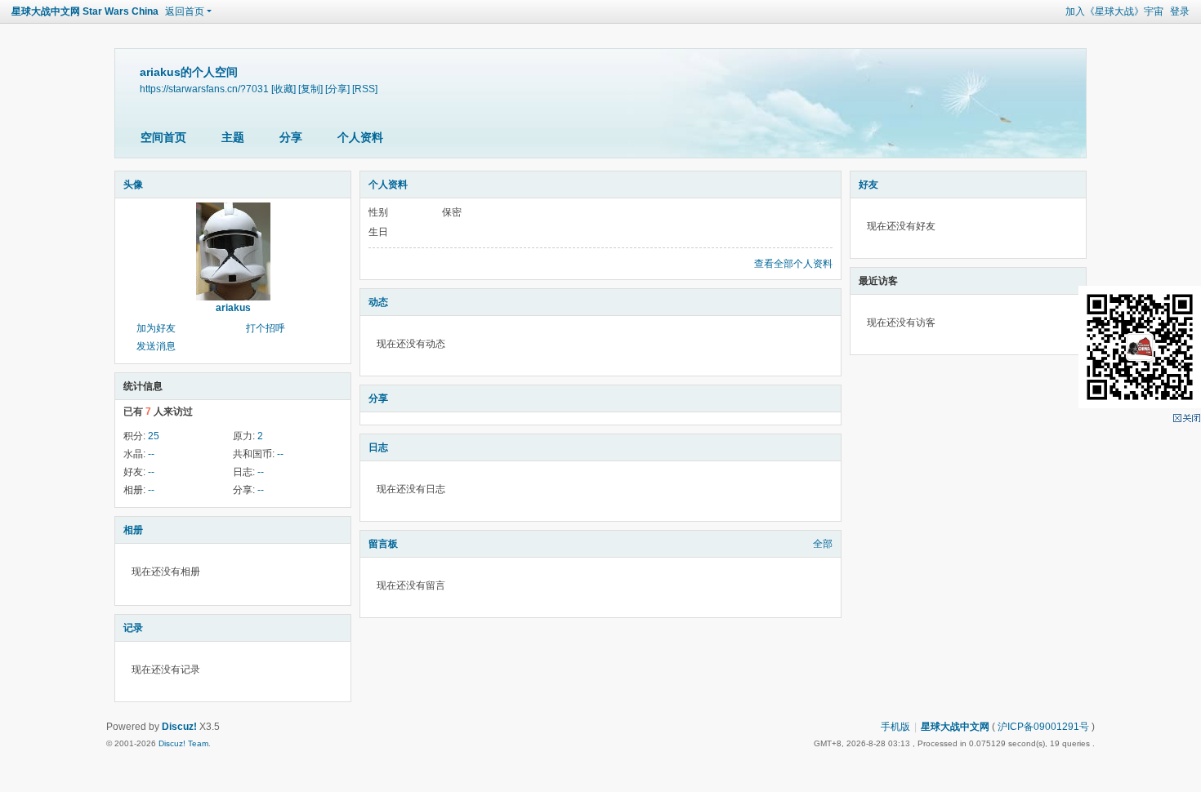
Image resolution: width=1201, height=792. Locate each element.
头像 (133, 184)
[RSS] (364, 88)
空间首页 (163, 137)
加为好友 (156, 328)
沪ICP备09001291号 (1043, 726)
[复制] (310, 88)
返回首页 (184, 11)
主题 (232, 137)
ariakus (233, 308)
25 (153, 436)
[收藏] (283, 88)
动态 (378, 302)
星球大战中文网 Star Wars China (84, 11)
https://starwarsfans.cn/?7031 (204, 88)
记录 (133, 628)
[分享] (337, 88)
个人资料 (360, 137)
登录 (1180, 11)
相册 (133, 530)
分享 (290, 137)
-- (151, 454)
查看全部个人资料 (793, 263)
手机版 (895, 726)
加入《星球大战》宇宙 (1114, 11)
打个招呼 (265, 328)
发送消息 (156, 346)
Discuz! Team (183, 743)
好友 (868, 184)
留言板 (383, 544)
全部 (823, 544)
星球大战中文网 (955, 726)
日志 (378, 447)
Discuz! (179, 726)
